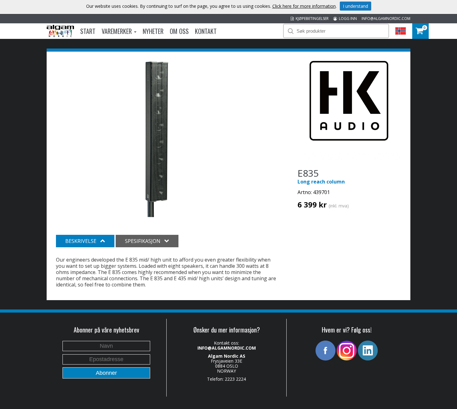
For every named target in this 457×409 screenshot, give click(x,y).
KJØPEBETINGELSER (311, 18)
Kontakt (206, 31)
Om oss (179, 31)
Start (87, 31)
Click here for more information (304, 6)
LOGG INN (347, 18)
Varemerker (117, 31)
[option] (157, 139)
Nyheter (153, 31)
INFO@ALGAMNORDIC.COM (386, 18)
